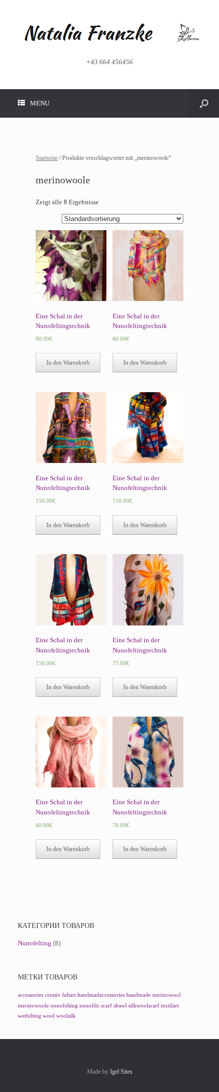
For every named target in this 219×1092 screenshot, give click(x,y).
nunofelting (64, 1005)
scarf (106, 1005)
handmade (138, 995)
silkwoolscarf (143, 1005)
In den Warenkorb (68, 362)
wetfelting (29, 1016)
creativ (53, 995)
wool (48, 1016)
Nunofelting (34, 943)
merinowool (166, 995)
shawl (120, 1005)
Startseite (47, 157)
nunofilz (89, 1005)
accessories (30, 995)
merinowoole (33, 1005)
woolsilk (66, 1016)
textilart (170, 1005)
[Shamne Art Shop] (109, 33)
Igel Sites (121, 1072)
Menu (39, 103)
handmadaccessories (101, 995)
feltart (69, 995)
